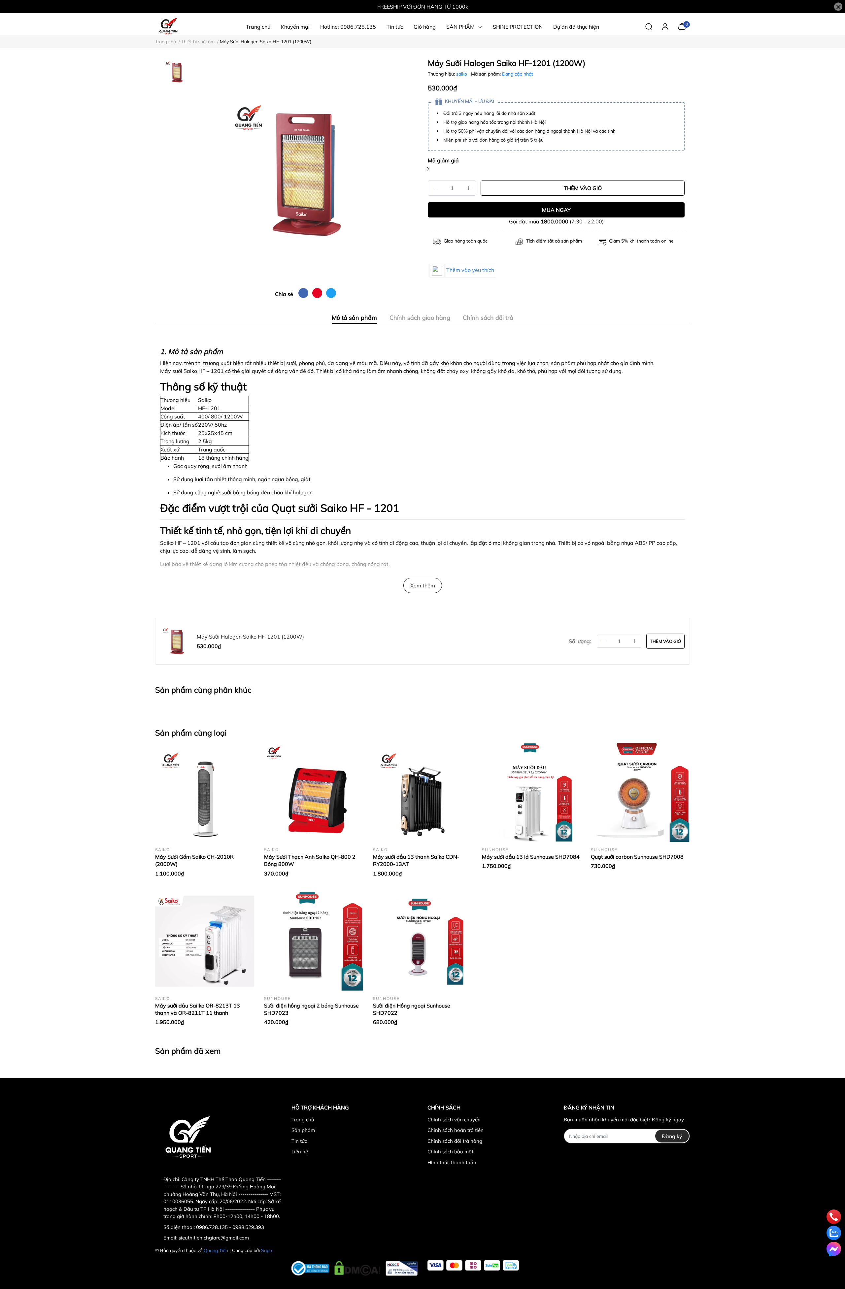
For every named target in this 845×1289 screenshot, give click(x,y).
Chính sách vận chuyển (454, 1119)
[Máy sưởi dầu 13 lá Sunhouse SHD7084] (531, 792)
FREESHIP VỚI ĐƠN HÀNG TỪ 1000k (422, 6)
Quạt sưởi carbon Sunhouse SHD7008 (637, 856)
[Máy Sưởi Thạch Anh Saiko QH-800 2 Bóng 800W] (313, 792)
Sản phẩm (303, 1130)
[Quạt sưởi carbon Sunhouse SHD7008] (640, 792)
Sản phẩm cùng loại (191, 733)
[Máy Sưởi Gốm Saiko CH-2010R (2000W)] (204, 792)
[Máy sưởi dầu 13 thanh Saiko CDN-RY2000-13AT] (422, 792)
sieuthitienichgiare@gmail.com (214, 1238)
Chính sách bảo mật (450, 1151)
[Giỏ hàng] (682, 26)
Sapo (266, 1250)
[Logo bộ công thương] (354, 1266)
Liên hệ (299, 1151)
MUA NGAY (556, 210)
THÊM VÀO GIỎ (583, 188)
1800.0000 (554, 221)
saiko (462, 74)
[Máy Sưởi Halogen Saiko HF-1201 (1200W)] (305, 170)
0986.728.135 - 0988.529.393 (230, 1227)
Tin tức (299, 1141)
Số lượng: (580, 641)
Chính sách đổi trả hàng (454, 1141)
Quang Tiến (216, 1250)
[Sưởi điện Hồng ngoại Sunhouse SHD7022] (422, 941)
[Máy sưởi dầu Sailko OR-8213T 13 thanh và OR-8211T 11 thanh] (204, 941)
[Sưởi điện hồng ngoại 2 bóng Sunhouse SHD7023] (313, 941)
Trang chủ (302, 1119)
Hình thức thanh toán (451, 1162)
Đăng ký (672, 1136)
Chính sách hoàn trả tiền (455, 1130)
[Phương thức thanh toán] (473, 1265)
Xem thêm (422, 585)
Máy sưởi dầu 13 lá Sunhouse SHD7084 (531, 856)
